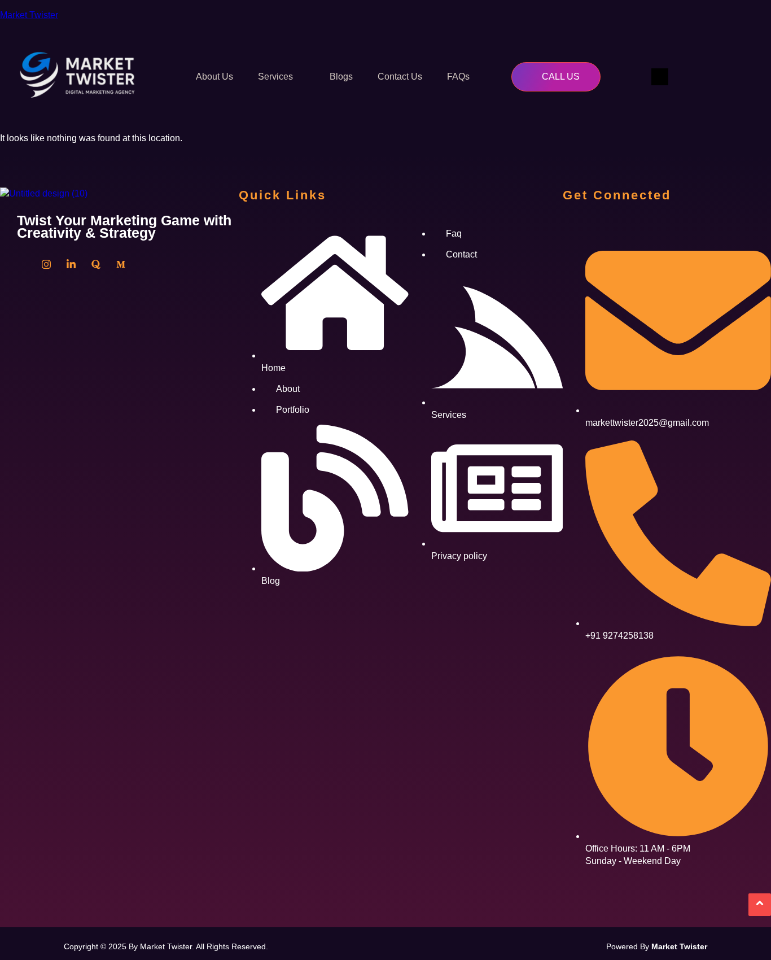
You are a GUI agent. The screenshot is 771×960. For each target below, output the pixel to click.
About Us (214, 76)
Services (275, 76)
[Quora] (95, 264)
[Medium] (120, 264)
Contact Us (400, 76)
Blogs (341, 76)
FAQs (458, 76)
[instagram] (46, 264)
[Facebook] (21, 264)
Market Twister (29, 15)
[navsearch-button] (659, 76)
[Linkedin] (71, 264)
